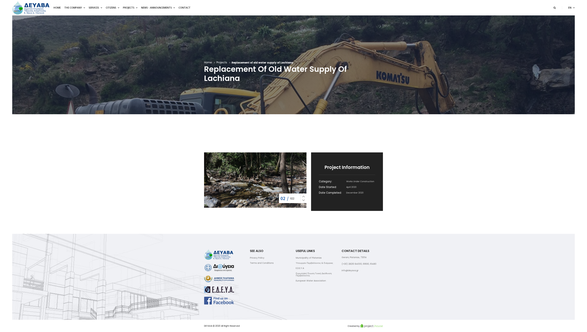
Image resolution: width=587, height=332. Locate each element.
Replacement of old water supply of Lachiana (262, 62)
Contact (184, 7)
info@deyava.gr (350, 270)
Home (57, 7)
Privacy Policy (257, 258)
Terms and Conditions (262, 263)
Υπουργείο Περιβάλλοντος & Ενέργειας (314, 263)
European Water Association (311, 281)
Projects (128, 7)
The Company (73, 7)
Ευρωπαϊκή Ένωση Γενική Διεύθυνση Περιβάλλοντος (314, 274)
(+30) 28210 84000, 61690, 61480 (359, 263)
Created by (354, 326)
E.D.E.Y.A (300, 268)
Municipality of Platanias (309, 258)
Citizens (111, 7)
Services (94, 7)
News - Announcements (156, 7)
